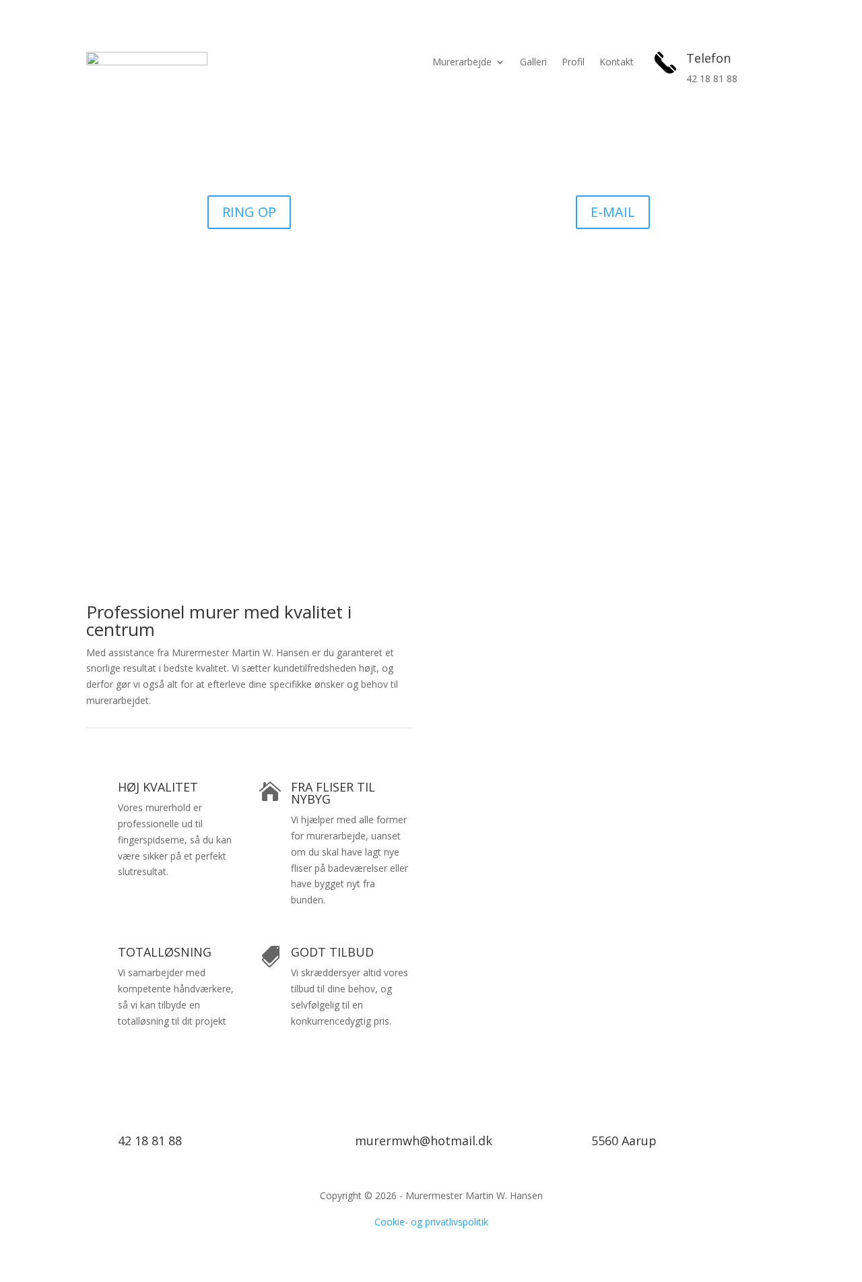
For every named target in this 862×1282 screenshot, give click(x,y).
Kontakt (616, 62)
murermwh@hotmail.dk (423, 1140)
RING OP (249, 212)
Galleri (533, 62)
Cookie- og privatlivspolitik (431, 1221)
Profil (573, 62)
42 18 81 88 (150, 1140)
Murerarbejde (462, 62)
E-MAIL (613, 212)
